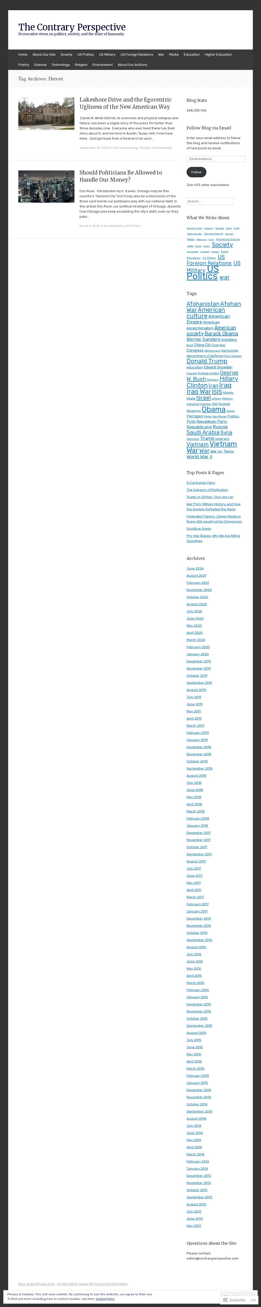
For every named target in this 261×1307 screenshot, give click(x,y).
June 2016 (195, 961)
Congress (195, 350)
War (161, 54)
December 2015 (199, 1004)
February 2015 (198, 1076)
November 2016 (199, 926)
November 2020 (199, 590)
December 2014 (199, 1090)
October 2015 (197, 1018)
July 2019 (194, 697)
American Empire (208, 319)
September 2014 (199, 1111)
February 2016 (198, 990)
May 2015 (194, 1054)
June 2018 (195, 790)
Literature (229, 234)
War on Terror (222, 451)
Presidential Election (228, 239)
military (216, 398)
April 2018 (194, 804)
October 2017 (197, 847)
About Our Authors (132, 65)
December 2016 (199, 918)
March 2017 (195, 897)
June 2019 (195, 704)
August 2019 (196, 690)
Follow (196, 172)
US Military (107, 54)
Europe (229, 228)
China (199, 344)
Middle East (201, 239)
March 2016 (195, 983)
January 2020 (198, 654)
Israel (203, 397)
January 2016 (197, 997)
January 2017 (197, 911)
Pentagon (195, 416)
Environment (103, 65)
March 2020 (196, 640)
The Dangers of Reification (207, 490)
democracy (209, 228)
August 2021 (196, 575)
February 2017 (198, 904)
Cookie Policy (105, 1299)
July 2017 (194, 868)
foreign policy (208, 373)
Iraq (225, 385)
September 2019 (199, 683)
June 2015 (195, 1047)
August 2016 (196, 947)
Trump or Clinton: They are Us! (210, 497)
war (224, 277)
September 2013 (199, 1197)
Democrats (229, 350)
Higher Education (218, 54)
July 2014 (194, 1126)
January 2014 (197, 1168)
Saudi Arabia (203, 432)
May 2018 (194, 797)
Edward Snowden (218, 367)
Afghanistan (203, 304)
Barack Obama (221, 333)
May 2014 (194, 1140)
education (195, 367)
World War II (199, 457)
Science (40, 65)
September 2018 (200, 768)
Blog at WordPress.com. (36, 1284)
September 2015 (199, 1026)
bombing (229, 339)
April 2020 (195, 633)
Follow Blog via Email (209, 127)
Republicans (199, 426)
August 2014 (196, 1118)
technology (205, 252)
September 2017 (199, 854)
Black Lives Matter (194, 228)
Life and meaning (125, 148)
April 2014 (194, 1147)
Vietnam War (212, 447)
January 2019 (197, 740)
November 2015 (199, 1011)
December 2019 (199, 661)
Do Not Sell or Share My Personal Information (92, 1284)
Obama (214, 409)
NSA (215, 404)
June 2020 (195, 618)
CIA (208, 345)
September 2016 (199, 940)
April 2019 (194, 718)
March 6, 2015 (90, 226)
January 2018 (197, 826)
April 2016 (194, 976)
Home (23, 54)
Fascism (192, 373)
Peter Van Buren (215, 416)
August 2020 (197, 604)
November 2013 (199, 1183)
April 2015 (194, 1061)
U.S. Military (209, 258)
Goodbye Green (199, 529)
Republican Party (212, 421)
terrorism (215, 252)
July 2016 (194, 954)
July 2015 (194, 1040)
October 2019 (197, 675)
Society (66, 54)
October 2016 (197, 933)
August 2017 (196, 861)
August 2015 (196, 1033)
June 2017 (195, 876)
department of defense (205, 356)
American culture (206, 312)
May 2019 (194, 711)
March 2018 (196, 811)
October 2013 (197, 1190)
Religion (81, 65)
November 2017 (199, 840)
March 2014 (195, 1154)
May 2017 (194, 883)
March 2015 (195, 1068)
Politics (233, 416)
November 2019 (199, 668)
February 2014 (198, 1161)
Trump (207, 438)
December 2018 (199, 747)
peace (230, 411)
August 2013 (196, 1204)
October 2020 (197, 597)
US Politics (85, 54)
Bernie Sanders (204, 339)
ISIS (217, 391)
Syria (226, 432)
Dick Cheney (233, 356)
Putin (191, 421)
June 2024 (195, 568)
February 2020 (198, 647)
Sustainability (162, 148)
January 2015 (197, 1083)
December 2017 (199, 833)
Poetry (23, 65)
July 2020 (194, 611)
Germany (213, 379)
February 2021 (198, 583)
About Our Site (44, 54)
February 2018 (198, 818)
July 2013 (194, 1211)
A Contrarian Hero (201, 483)
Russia (198, 246)
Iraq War (199, 391)
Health (236, 228)
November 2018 (199, 754)
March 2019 (195, 726)
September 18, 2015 (94, 148)
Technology (61, 65)
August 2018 (196, 776)
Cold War (219, 345)
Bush (190, 345)
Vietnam (198, 444)
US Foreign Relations (137, 54)
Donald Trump (207, 361)
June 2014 (195, 1133)
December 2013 (199, 1176)
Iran (213, 386)
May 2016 (194, 968)
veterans (222, 439)
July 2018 (194, 783)
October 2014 (197, 1104)
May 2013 (194, 1226)
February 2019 (198, 733)
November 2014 (199, 1097)
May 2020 (194, 625)
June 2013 (195, 1218)
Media (174, 54)
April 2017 (194, 890)
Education (192, 54)
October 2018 (197, 761)
